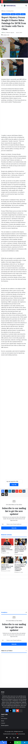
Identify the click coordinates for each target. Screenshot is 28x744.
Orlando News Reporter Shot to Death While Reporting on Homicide (7, 567)
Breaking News (10, 11)
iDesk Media (22, 733)
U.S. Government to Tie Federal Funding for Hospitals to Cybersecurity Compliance (20, 567)
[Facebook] (2, 491)
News (18, 14)
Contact (3, 723)
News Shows (4, 718)
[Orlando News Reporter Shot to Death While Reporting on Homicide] (7, 560)
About (2, 720)
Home (4, 11)
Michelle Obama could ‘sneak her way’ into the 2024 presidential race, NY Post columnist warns (20, 549)
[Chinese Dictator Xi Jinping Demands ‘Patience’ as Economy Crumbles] (7, 542)
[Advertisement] (14, 119)
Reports (12, 32)
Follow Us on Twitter (7, 650)
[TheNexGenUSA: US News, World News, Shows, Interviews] (10, 5)
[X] (6, 491)
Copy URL (14, 484)
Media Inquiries (5, 725)
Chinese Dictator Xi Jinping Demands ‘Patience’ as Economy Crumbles (6, 549)
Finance (13, 14)
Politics (23, 14)
